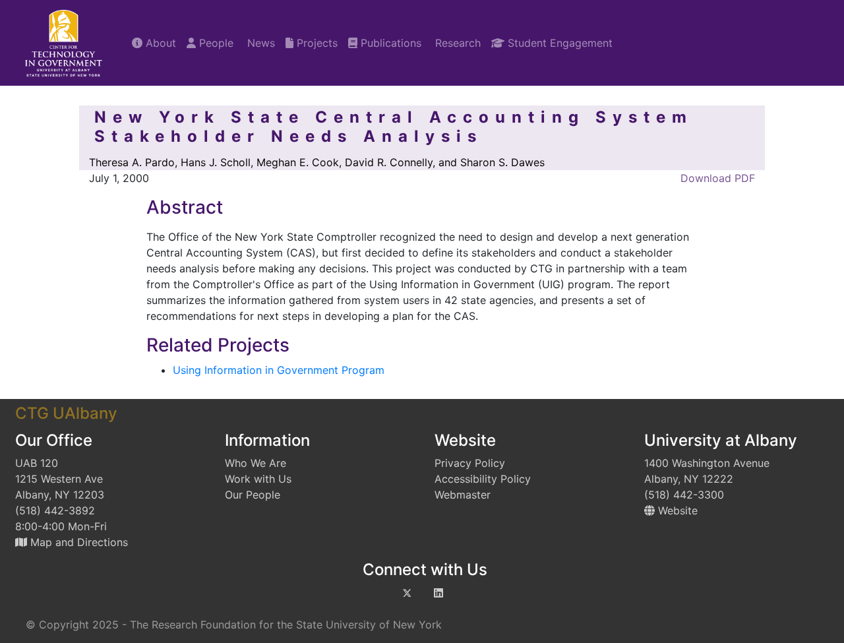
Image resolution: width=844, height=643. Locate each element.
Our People (252, 494)
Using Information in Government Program (278, 370)
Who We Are (255, 463)
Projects (315, 42)
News (259, 42)
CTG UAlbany (66, 413)
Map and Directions (77, 542)
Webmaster (463, 494)
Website (676, 510)
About (159, 42)
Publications (389, 42)
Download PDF (716, 178)
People (214, 42)
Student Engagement (558, 42)
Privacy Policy (470, 463)
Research (456, 42)
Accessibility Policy (483, 478)
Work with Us (258, 478)
